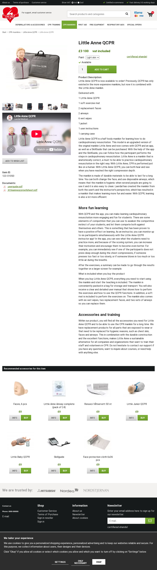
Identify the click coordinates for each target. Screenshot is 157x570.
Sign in (40, 521)
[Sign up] (150, 521)
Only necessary (80, 562)
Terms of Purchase (47, 514)
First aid (82, 25)
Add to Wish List (14, 161)
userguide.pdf (15, 186)
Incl (75, 3)
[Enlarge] (36, 69)
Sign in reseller (45, 517)
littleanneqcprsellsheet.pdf (22, 190)
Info (14, 418)
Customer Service (47, 510)
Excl (81, 3)
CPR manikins (69, 25)
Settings (60, 562)
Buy (26, 418)
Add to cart (102, 69)
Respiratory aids (115, 25)
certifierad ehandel (137, 56)
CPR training (54, 25)
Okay (98, 562)
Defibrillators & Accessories (30, 25)
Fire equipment (97, 25)
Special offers (134, 25)
